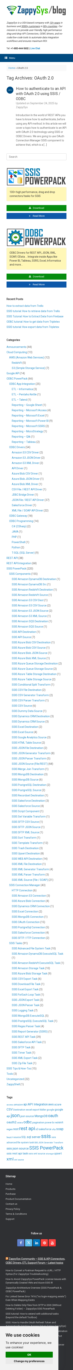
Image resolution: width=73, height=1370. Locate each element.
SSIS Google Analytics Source (29, 737)
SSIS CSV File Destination (27, 689)
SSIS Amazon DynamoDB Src (29, 584)
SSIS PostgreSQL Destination (29, 784)
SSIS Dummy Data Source (27, 711)
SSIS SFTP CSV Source (25, 821)
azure (57, 1104)
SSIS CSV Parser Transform (28, 700)
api (25, 1104)
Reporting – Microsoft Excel (28, 415)
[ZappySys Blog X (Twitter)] (28, 1242)
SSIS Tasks (15, 943)
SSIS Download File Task (26, 984)
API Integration (38, 1104)
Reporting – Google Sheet (27, 404)
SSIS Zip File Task (22, 1063)
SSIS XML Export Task (25, 1057)
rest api (27, 1128)
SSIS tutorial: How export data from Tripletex (33, 326)
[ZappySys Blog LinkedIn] (36, 1242)
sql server (34, 1137)
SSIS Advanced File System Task (31, 948)
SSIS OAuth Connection (26, 922)
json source (27, 1116)
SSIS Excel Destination (25, 726)
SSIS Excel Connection (25, 911)
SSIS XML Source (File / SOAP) (30, 879)
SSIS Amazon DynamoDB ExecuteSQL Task (37, 953)
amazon (18, 1104)
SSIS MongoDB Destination (28, 774)
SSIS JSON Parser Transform (29, 758)
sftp (54, 1129)
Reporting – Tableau (24, 441)
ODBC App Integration (22, 383)
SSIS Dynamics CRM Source (28, 721)
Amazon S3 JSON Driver (26, 457)
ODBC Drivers (17, 447)
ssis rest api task (17, 1153)
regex (10, 1129)
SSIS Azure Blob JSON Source (29, 652)
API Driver (17, 468)
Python (16, 547)
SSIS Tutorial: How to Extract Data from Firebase (35, 316)
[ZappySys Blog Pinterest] (44, 1242)
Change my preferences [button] (29, 1361)
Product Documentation (18, 1199)
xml (10, 1158)
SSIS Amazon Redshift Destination (32, 589)
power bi (49, 1122)
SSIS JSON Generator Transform (31, 753)
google (50, 1109)
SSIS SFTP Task (21, 1047)
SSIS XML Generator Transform (30, 869)
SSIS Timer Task (21, 1052)
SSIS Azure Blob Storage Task (29, 973)
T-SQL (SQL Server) (23, 552)
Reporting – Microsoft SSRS (28, 426)
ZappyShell (13, 1084)
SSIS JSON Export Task (25, 999)
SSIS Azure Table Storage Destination (34, 674)
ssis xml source (36, 1153)
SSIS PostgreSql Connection (28, 927)
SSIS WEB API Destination (27, 858)
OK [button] (29, 1354)
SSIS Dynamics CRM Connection (31, 906)
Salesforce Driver (22, 505)
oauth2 (11, 1122)
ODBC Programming (21, 521)
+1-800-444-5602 (20, 48)
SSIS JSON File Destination (27, 747)
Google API (13, 373)
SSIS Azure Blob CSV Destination (31, 642)
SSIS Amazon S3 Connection (29, 895)
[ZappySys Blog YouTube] (52, 1242)
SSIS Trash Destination (25, 848)
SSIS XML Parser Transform (28, 874)
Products (10, 1189)
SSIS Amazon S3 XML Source (29, 616)
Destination (19, 1109)
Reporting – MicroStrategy (27, 431)
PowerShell (18, 542)
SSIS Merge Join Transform (28, 769)
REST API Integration (19, 563)
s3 (37, 1129)
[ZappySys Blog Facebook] (20, 1242)
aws (51, 1104)
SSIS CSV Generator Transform (30, 695)
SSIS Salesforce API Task (27, 1042)
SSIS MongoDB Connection (28, 916)
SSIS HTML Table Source (26, 742)
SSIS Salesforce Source (26, 805)
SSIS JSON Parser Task (25, 1005)
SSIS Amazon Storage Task (28, 968)
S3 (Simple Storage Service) (28, 368)
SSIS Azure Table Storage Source (31, 679)
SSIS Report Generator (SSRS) (30, 1031)
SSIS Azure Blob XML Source (29, 658)
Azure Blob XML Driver (25, 484)
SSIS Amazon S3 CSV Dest (28, 600)
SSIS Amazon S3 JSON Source (30, 610)
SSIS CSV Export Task (24, 978)
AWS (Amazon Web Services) (26, 357)
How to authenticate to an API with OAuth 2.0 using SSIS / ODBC (41, 93)
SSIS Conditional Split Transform (31, 684)
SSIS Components (20, 573)
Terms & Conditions (16, 1213)
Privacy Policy (13, 1209)
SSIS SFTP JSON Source (26, 827)
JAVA (15, 531)
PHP (14, 536)
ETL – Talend (19, 399)
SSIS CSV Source (22, 705)
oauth (53, 1115)
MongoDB (41, 1116)
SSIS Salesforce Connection (28, 932)
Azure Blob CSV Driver (25, 473)
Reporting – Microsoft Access (29, 410)
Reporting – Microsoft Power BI (30, 420)
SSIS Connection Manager (24, 885)
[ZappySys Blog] (36, 10)
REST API (12, 557)
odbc (27, 1122)
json (15, 1115)
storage (50, 1153)
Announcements (16, 346)
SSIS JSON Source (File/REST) (30, 763)
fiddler (43, 1109)
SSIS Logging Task (23, 1010)
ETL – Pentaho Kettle (24, 394)
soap (59, 1129)
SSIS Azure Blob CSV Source (29, 647)
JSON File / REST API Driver (28, 499)
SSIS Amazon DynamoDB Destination (34, 579)
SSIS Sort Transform (24, 837)
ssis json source (18, 1148)
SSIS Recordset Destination (28, 795)
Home (11, 68)
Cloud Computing (17, 352)
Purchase (11, 1193)
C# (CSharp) (19, 526)
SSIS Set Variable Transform (29, 816)
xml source (19, 1160)
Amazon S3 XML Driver (25, 463)
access (10, 1104)
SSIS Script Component (25, 811)
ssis (46, 1136)
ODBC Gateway (18, 515)
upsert (58, 1153)
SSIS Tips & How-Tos (19, 1068)
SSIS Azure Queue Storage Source (32, 668)
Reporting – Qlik (21, 436)
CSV (10, 1109)
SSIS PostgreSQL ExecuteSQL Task (32, 1021)
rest (16, 1129)
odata (20, 1122)
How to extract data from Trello (25, 305)
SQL (23, 1137)
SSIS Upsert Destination (26, 853)
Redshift (17, 362)
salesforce (45, 1129)
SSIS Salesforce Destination (28, 800)
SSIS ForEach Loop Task (26, 994)
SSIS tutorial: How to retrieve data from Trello (33, 311)
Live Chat (35, 48)
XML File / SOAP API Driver (27, 510)
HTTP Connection (22, 890)
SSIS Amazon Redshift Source (30, 594)
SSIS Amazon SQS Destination (30, 621)
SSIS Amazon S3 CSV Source (29, 605)
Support (10, 1219)
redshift (59, 1122)
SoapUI (10, 1137)
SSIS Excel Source (22, 732)
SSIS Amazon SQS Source (27, 626)
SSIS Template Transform (27, 842)
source (17, 1137)
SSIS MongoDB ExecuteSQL (28, 1015)
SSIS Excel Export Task (25, 989)
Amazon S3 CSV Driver (25, 452)
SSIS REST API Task (23, 1036)
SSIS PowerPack (16, 568)
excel (29, 1109)
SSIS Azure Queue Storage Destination (35, 663)
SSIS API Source (21, 637)
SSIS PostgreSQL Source (26, 790)
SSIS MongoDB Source (25, 779)
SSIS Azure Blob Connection (28, 900)
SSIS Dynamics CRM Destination (31, 716)
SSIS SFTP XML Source (25, 832)
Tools (10, 1073)
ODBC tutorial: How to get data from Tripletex (33, 321)
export (35, 1109)
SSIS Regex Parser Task (26, 1026)
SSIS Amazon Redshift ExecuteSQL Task (36, 962)
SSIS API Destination (24, 631)
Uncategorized (15, 1079)
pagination (38, 1122)
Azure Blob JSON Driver (26, 478)
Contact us (11, 1203)
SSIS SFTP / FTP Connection (28, 937)
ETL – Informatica (22, 389)
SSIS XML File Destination (27, 864)
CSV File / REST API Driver (27, 489)
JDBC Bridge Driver (23, 494)
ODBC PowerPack (17, 378)
